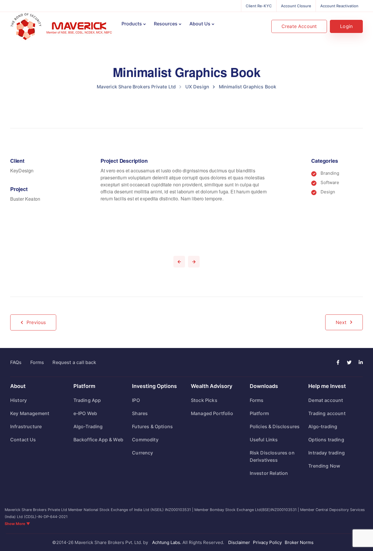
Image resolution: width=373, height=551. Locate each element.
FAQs (16, 362)
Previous (36, 322)
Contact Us (23, 439)
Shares (140, 413)
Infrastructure (26, 426)
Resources (165, 24)
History (18, 400)
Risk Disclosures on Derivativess (272, 456)
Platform (259, 413)
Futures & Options (152, 426)
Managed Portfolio (212, 413)
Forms (37, 362)
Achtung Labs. (166, 542)
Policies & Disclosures (275, 426)
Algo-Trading (88, 426)
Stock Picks (204, 400)
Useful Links (264, 439)
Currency (142, 453)
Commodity (145, 439)
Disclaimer (239, 542)
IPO (136, 400)
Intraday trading (326, 453)
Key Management (29, 413)
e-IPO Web (85, 413)
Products (132, 24)
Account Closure (296, 6)
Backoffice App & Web (98, 439)
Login (346, 26)
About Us (199, 24)
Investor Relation (269, 473)
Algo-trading (322, 426)
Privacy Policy (267, 542)
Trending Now (324, 466)
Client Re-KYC (259, 6)
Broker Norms (299, 542)
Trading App (87, 400)
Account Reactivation (339, 6)
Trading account (326, 413)
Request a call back (74, 362)
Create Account (299, 26)
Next (341, 322)
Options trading (326, 439)
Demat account (325, 400)
